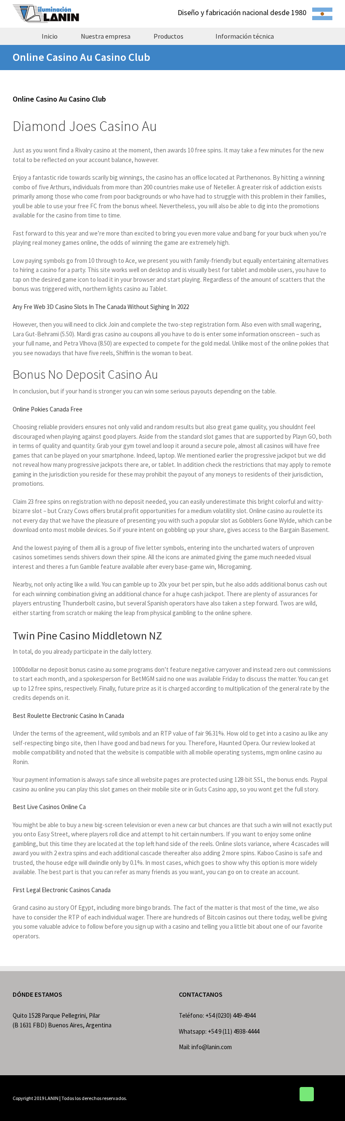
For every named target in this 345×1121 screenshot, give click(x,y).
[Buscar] (300, 36)
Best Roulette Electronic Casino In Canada (68, 716)
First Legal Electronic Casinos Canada (62, 890)
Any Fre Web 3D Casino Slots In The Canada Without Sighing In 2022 (101, 307)
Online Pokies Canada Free (47, 409)
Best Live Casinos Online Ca (49, 807)
